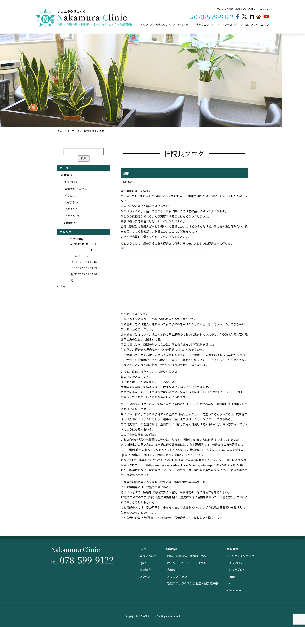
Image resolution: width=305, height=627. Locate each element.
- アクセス (144, 576)
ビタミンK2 (71, 216)
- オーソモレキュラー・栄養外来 (186, 563)
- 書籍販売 (144, 570)
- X (228, 583)
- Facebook (234, 590)
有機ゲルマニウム (75, 189)
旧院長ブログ (69, 182)
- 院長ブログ (235, 563)
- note (231, 576)
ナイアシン (71, 202)
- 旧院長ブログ (236, 570)
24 (72, 274)
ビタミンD (70, 209)
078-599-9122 (211, 16)
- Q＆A (142, 563)
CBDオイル (71, 223)
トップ (142, 549)
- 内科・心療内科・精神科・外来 (186, 556)
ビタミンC (70, 195)
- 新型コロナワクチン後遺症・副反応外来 (191, 583)
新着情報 (66, 175)
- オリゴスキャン (176, 576)
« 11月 (61, 286)
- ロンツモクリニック (240, 556)
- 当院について (147, 556)
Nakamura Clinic (75, 549)
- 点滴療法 (171, 570)
